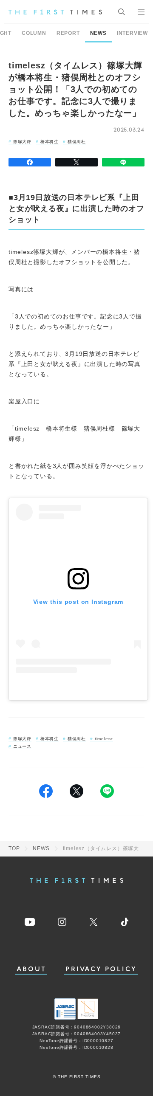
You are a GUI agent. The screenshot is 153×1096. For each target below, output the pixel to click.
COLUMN (34, 33)
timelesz (104, 738)
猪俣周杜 (77, 141)
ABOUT (31, 969)
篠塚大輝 (22, 141)
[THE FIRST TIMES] (55, 11)
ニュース (22, 746)
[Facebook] (29, 162)
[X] (76, 162)
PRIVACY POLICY (100, 969)
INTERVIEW (132, 33)
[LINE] (123, 162)
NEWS (98, 33)
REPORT (68, 33)
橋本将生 (49, 141)
